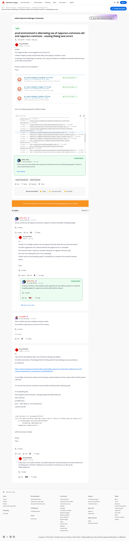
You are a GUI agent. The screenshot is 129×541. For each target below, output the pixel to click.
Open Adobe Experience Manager (103, 18)
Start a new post (62, 203)
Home (2, 7)
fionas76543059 (23, 44)
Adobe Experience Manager (24, 7)
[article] (50, 225)
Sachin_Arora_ (25, 159)
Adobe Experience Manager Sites (40, 7)
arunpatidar (22, 316)
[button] (118, 8)
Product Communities (11, 7)
